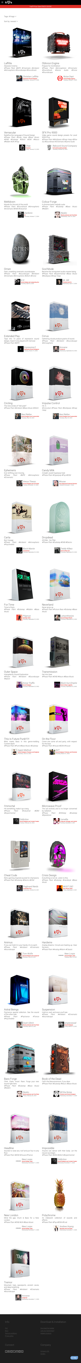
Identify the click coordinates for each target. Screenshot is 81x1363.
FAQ (6, 1328)
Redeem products (45, 1333)
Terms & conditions (11, 1333)
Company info (44, 1351)
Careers (42, 1354)
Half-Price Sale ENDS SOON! (40, 6)
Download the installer (47, 1328)
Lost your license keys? (47, 1331)
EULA (6, 1331)
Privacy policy (9, 1336)
